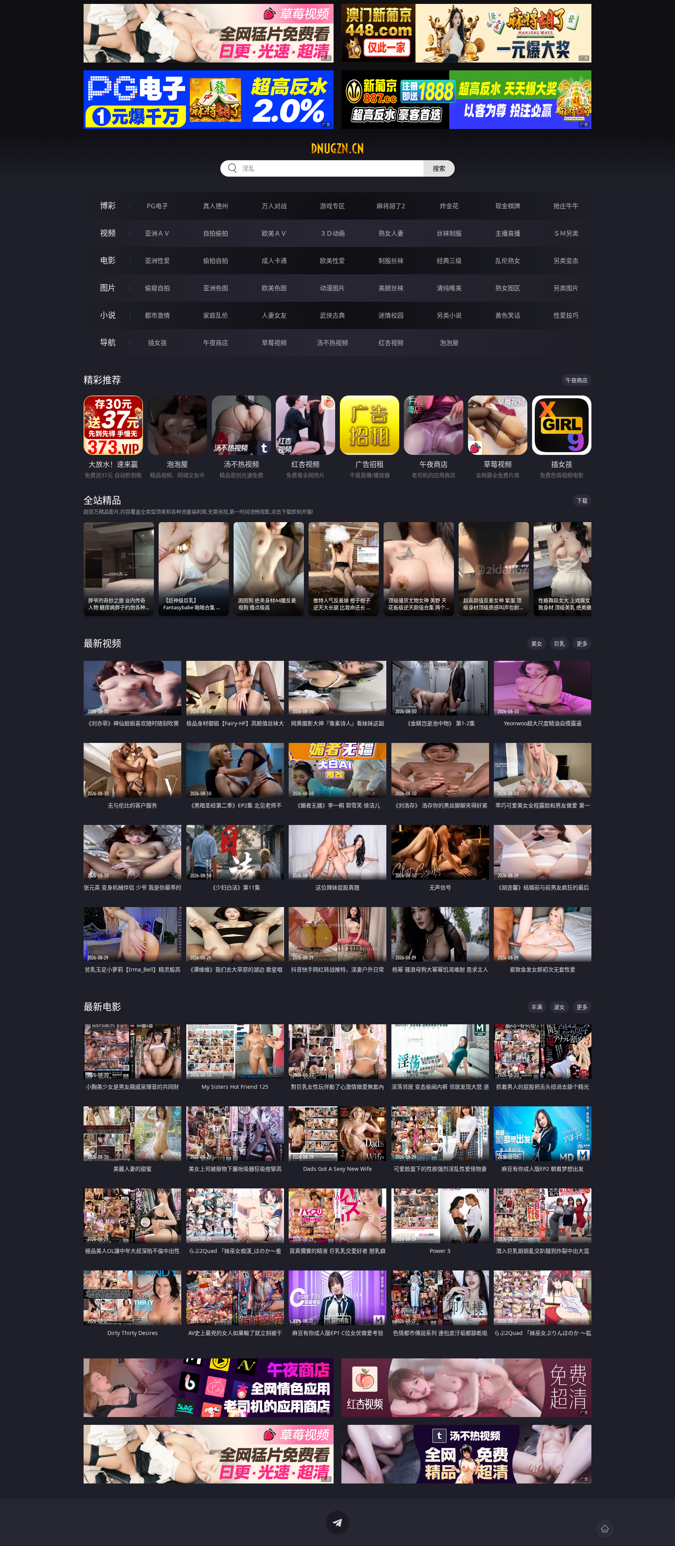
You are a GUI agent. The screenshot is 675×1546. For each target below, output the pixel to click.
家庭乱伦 (215, 315)
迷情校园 (391, 315)
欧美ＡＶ (274, 233)
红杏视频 (391, 342)
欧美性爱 (332, 260)
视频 (108, 233)
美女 (536, 643)
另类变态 (566, 260)
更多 (582, 643)
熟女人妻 (391, 233)
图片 (108, 288)
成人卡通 (274, 260)
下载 (582, 500)
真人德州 (215, 206)
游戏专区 (332, 206)
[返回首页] (604, 1528)
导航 (108, 342)
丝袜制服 (449, 233)
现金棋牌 (507, 206)
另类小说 (449, 315)
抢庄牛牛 (566, 206)
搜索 (439, 168)
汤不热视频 (332, 342)
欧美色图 (274, 288)
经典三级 (449, 260)
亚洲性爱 (157, 260)
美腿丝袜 (391, 288)
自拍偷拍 (215, 233)
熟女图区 (507, 288)
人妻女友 (274, 315)
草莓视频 (274, 342)
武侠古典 (332, 315)
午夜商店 (215, 342)
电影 (108, 260)
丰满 (536, 1007)
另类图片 (566, 288)
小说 (108, 315)
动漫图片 (332, 288)
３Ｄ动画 (332, 233)
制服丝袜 (391, 260)
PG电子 (157, 206)
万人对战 (274, 206)
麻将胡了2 (391, 206)
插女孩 (157, 342)
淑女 (559, 1007)
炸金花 (449, 206)
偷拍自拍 (215, 260)
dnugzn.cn (337, 148)
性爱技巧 (566, 315)
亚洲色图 (215, 288)
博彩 (108, 205)
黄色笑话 (507, 315)
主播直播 (507, 233)
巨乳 (559, 643)
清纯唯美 (449, 288)
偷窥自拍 (157, 288)
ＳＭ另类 (566, 233)
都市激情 (157, 315)
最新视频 (102, 643)
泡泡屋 (449, 342)
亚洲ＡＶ (157, 233)
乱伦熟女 (507, 260)
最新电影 (102, 1006)
